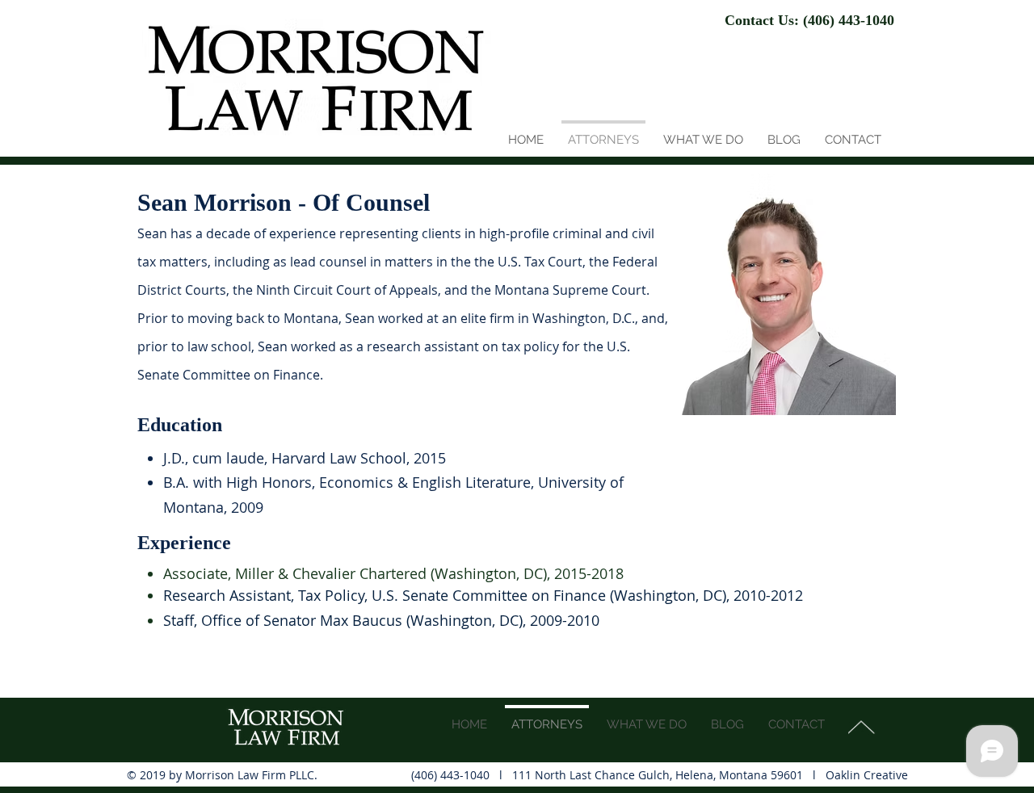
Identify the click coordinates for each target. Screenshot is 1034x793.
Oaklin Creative (867, 775)
